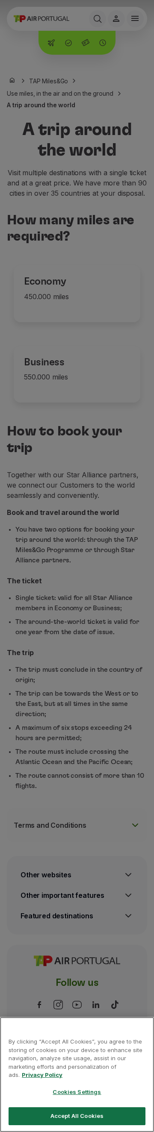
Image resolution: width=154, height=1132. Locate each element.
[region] (77, 1074)
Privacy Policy (42, 1074)
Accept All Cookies (77, 1115)
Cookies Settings (77, 1091)
